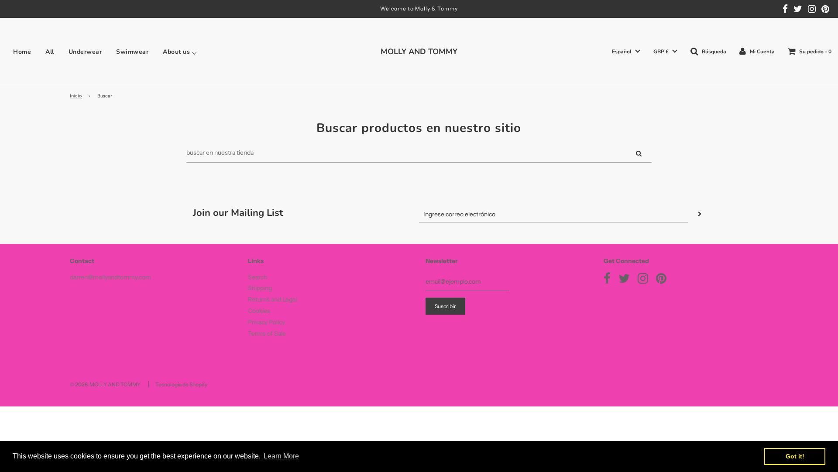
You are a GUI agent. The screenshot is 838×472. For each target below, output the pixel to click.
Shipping (260, 288)
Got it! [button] (795, 456)
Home (22, 52)
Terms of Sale (267, 333)
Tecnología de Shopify (181, 384)
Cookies (259, 311)
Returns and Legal (272, 299)
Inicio (76, 96)
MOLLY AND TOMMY (419, 51)
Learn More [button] (281, 456)
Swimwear (132, 52)
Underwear (85, 52)
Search (257, 277)
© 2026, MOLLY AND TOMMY (105, 384)
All (49, 52)
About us (176, 52)
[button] (626, 52)
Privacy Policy (266, 322)
